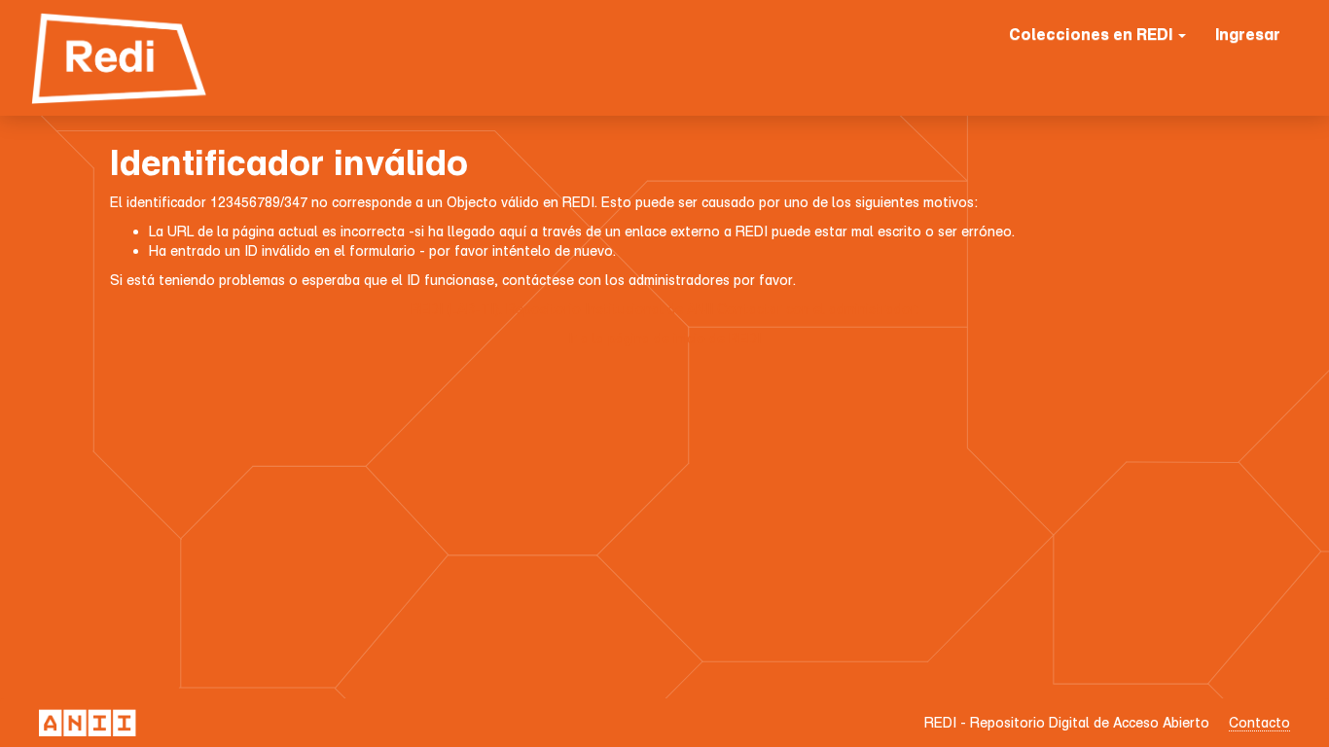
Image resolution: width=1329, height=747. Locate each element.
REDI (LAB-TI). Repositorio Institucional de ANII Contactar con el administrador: (665, 309)
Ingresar (1247, 34)
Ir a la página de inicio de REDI (664, 338)
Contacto (1259, 722)
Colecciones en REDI (1092, 34)
